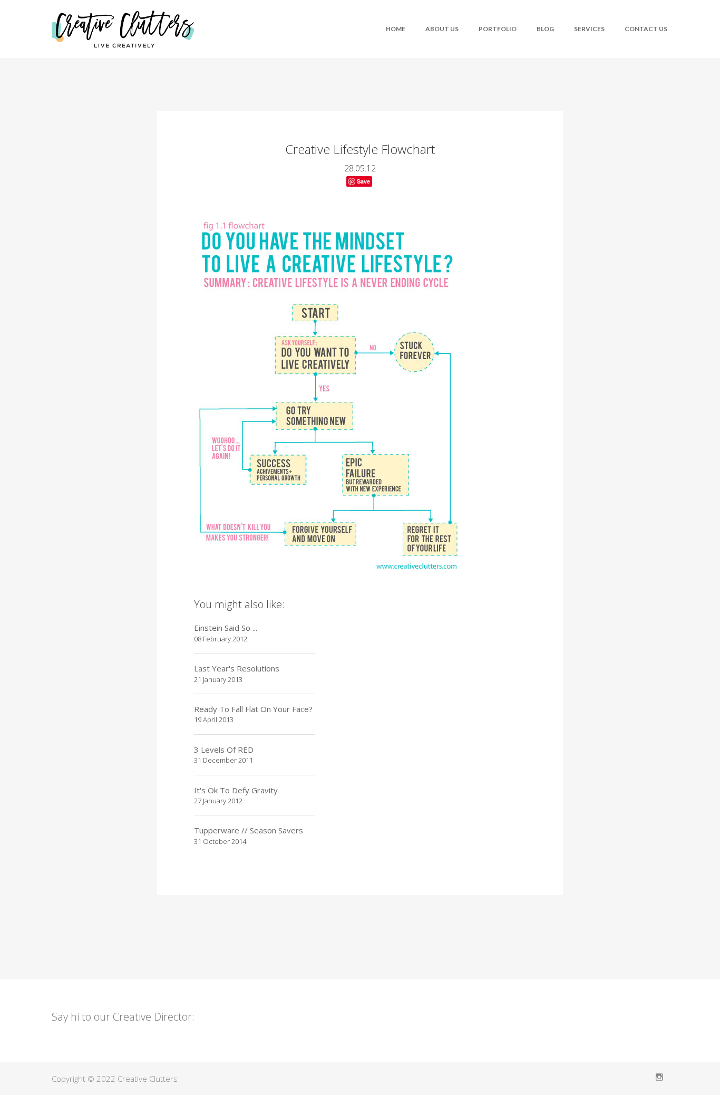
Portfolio (498, 29)
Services (589, 29)
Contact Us (646, 29)
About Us (442, 29)
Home (395, 29)
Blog (545, 29)
